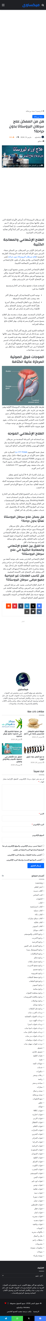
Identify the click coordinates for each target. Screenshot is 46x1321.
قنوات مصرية (37, 1216)
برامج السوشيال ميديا (35, 950)
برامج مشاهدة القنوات (34, 993)
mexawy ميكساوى (23, 1307)
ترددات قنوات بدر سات (34, 1036)
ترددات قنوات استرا (35, 1024)
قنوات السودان (37, 1154)
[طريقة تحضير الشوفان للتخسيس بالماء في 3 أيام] (34, 723)
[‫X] (33, 606)
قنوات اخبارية (37, 1114)
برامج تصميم (38, 969)
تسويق (40, 1048)
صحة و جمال (38, 1091)
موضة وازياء (38, 1256)
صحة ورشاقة (30, 111)
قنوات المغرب (37, 1169)
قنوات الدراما (38, 1142)
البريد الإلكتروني (38, 824)
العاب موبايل (38, 930)
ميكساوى (38, 137)
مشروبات (39, 1244)
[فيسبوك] (39, 606)
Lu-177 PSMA (21, 452)
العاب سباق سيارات (35, 918)
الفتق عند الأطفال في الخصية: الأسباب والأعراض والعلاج (12, 759)
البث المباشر (38, 895)
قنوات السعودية (37, 1150)
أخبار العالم (38, 887)
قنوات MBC (38, 1111)
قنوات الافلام (38, 1126)
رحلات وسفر (38, 1075)
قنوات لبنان (38, 1212)
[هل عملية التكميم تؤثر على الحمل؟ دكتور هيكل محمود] (12, 723)
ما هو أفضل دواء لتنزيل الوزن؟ (35, 758)
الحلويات (39, 899)
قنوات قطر (38, 1209)
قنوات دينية (38, 1193)
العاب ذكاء (39, 914)
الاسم (41, 814)
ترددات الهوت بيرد (36, 1020)
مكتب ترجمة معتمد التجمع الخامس (19, 1311)
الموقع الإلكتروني (38, 835)
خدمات (40, 1067)
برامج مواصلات (37, 1001)
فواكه (40, 1107)
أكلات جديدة (38, 891)
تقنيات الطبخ (38, 1056)
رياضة (40, 1079)
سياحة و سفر (37, 1083)
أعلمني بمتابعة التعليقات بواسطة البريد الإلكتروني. (24, 855)
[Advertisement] (23, 35)
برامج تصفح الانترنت (35, 965)
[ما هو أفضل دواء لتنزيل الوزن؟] (34, 748)
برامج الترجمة (37, 942)
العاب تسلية (38, 911)
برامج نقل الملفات (36, 1009)
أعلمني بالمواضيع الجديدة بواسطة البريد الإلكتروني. (24, 860)
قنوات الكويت (37, 1165)
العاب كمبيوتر (38, 926)
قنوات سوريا (38, 1197)
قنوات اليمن (38, 1177)
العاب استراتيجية (36, 907)
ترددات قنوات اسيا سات (34, 1028)
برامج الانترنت (37, 938)
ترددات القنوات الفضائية (34, 1016)
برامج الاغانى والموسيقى (33, 934)
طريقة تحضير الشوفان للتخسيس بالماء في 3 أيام (34, 733)
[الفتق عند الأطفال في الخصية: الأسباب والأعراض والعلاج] (12, 748)
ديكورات (39, 1071)
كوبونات (40, 1228)
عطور (40, 1103)
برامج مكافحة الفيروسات (33, 997)
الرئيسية (39, 111)
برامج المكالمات (37, 954)
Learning (39, 883)
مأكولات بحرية (37, 1232)
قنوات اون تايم (37, 1181)
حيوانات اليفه (38, 1063)
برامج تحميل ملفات (35, 962)
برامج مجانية (38, 989)
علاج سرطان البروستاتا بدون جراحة (22, 256)
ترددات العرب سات (35, 1012)
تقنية (41, 1060)
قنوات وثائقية (38, 1224)
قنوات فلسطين (37, 1205)
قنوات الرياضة (37, 1146)
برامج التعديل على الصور (33, 946)
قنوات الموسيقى (36, 1173)
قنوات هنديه (38, 1220)
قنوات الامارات (37, 1130)
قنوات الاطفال (37, 1122)
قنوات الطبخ (38, 1158)
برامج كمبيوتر (37, 985)
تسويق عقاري (37, 1052)
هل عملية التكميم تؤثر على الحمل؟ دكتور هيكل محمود (12, 734)
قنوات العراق (38, 1161)
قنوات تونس (38, 1185)
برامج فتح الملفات (36, 981)
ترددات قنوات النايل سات (33, 1032)
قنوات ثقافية (38, 1189)
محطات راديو (38, 1240)
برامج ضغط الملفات (35, 977)
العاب (40, 903)
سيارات (40, 1087)
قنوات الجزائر (37, 1138)
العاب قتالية (38, 922)
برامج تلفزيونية (37, 973)
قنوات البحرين (37, 1134)
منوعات (40, 1252)
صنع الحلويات (38, 1099)
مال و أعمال (38, 1236)
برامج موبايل (38, 1005)
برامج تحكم (38, 958)
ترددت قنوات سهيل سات (33, 1044)
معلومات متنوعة (36, 1248)
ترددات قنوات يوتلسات (34, 1040)
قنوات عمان (38, 1201)
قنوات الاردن (38, 1118)
